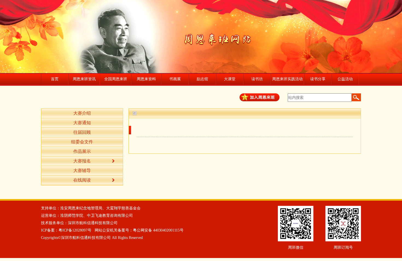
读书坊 (257, 79)
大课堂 (229, 79)
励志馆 (202, 79)
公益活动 (345, 79)
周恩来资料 (146, 79)
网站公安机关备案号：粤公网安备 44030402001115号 (139, 230)
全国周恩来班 (115, 79)
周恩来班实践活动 (287, 79)
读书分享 (317, 79)
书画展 (175, 79)
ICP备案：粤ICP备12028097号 (66, 230)
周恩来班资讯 (84, 79)
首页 (55, 79)
